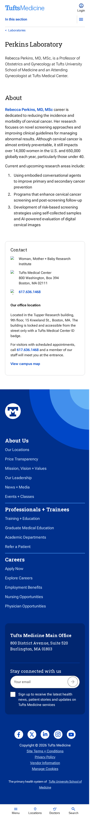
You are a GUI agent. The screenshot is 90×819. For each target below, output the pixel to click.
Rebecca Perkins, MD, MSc (29, 109)
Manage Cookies (45, 769)
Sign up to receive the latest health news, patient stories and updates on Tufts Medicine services (47, 699)
